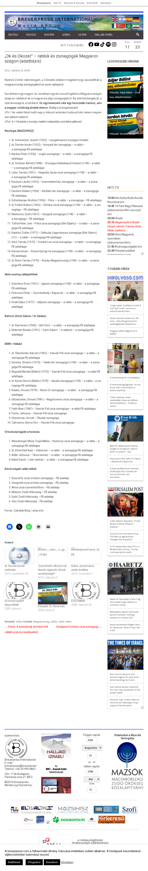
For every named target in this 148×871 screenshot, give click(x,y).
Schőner (20, 163)
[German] (136, 18)
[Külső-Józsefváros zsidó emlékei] (86, 555)
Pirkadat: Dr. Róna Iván (51, 606)
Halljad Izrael (104, 34)
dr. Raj (15, 325)
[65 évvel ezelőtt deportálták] (19, 590)
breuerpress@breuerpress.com (24, 765)
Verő (15, 242)
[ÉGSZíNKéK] (86, 590)
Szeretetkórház (51, 181)
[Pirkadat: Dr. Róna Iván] (52, 593)
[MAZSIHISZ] (73, 813)
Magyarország (41, 621)
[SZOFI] (129, 813)
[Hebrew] (122, 18)
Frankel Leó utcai (48, 242)
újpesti (45, 283)
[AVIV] (15, 813)
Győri (15, 496)
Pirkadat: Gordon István (122, 133)
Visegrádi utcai (20, 482)
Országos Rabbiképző (58, 163)
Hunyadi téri (50, 144)
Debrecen (42, 450)
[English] (115, 18)
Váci (14, 501)
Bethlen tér (49, 191)
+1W (85, 163)
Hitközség (35, 492)
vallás (54, 621)
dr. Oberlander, (21, 353)
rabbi (83, 181)
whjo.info (38, 510)
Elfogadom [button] (34, 862)
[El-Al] (37, 813)
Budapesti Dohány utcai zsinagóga (79, 626)
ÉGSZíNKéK (78, 600)
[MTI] (28, 823)
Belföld (13, 34)
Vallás (19, 621)
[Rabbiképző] (48, 823)
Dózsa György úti (41, 251)
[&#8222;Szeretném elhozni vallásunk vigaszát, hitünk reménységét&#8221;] (52, 555)
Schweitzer (22, 140)
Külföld (31, 34)
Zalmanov (18, 422)
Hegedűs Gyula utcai (51, 172)
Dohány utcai (51, 204)
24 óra (82, 34)
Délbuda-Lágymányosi (54, 232)
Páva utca (41, 223)
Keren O (45, 390)
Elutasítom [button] (52, 862)
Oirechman (18, 417)
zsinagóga (20, 149)
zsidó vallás (64, 621)
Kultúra (49, 34)
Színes (66, 34)
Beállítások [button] (14, 862)
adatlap (52, 492)
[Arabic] (129, 25)
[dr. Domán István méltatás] (19, 555)
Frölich (19, 204)
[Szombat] (40, 823)
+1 (14, 237)
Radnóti (17, 232)
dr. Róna (17, 260)
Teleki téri (49, 362)
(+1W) (80, 172)
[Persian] (136, 25)
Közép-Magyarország (55, 260)
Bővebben (67, 862)
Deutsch (17, 191)
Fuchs (15, 413)
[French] (115, 25)
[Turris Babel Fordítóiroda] (106, 813)
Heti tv (113, 187)
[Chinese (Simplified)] (122, 25)
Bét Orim (44, 325)
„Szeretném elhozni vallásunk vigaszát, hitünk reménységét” (52, 569)
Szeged (47, 214)
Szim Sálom (50, 329)
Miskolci (17, 492)
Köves (18, 380)
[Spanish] (129, 18)
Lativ (31, 459)
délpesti (42, 302)
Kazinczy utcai (61, 441)
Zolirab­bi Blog (21, 510)
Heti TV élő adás (72, 45)
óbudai (55, 380)
